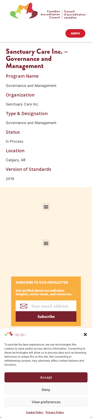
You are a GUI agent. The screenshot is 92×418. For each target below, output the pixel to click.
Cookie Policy (34, 412)
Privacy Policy (55, 412)
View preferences (46, 402)
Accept (46, 377)
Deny (46, 390)
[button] (85, 334)
